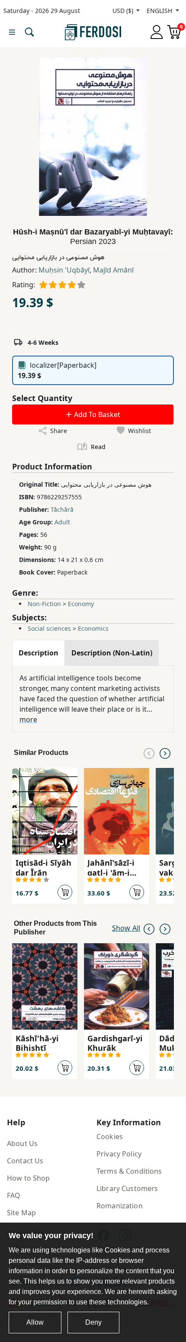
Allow (35, 1322)
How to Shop (28, 1178)
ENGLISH (160, 10)
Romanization (119, 1205)
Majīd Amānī (113, 270)
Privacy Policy (118, 1154)
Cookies (109, 1136)
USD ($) (123, 10)
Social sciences (49, 628)
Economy (81, 604)
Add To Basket (96, 414)
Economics (93, 628)
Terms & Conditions (129, 1171)
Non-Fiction (44, 604)
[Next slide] (165, 753)
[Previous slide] (149, 753)
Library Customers (127, 1188)
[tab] (38, 653)
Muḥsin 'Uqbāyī (64, 270)
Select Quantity (42, 398)
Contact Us (25, 1160)
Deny (93, 1322)
